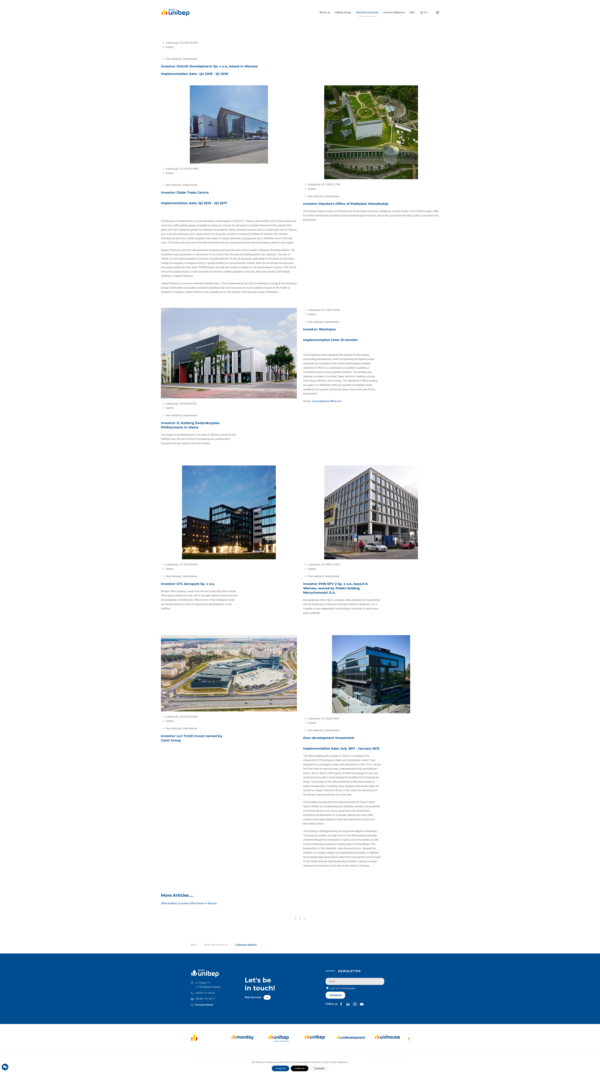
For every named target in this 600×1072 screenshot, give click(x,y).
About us (324, 12)
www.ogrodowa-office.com (326, 401)
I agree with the (342, 988)
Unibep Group (343, 12)
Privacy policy (349, 988)
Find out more (253, 997)
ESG (412, 12)
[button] (425, 12)
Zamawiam (335, 995)
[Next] (304, 919)
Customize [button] (319, 1068)
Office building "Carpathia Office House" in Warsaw (189, 903)
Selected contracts (367, 12)
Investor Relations (394, 12)
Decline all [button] (299, 1068)
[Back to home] (175, 12)
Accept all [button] (280, 1068)
